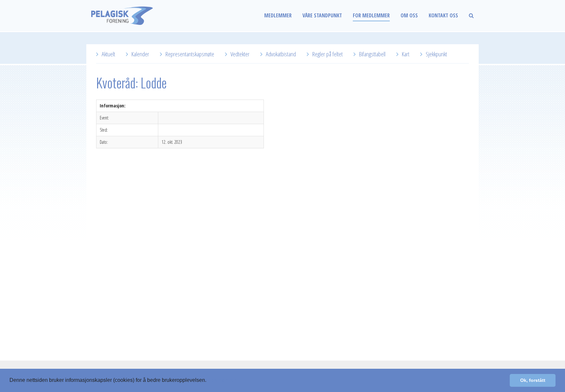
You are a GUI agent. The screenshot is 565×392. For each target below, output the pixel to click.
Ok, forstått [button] (532, 380)
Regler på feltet (327, 53)
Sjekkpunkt (436, 53)
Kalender (140, 53)
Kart (405, 53)
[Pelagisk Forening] (135, 15)
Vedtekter (240, 53)
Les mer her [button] (222, 380)
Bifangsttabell (372, 53)
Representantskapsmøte (189, 53)
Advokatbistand (281, 53)
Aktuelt (108, 53)
